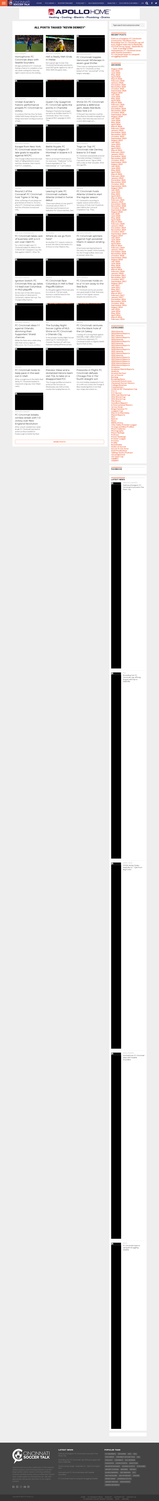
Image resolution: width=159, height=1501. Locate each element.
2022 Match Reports (120, 357)
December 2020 (118, 204)
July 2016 (115, 309)
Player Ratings (117, 432)
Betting (114, 377)
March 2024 (116, 126)
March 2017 (116, 293)
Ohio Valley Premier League (124, 425)
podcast (108, 1460)
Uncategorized (118, 454)
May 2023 (115, 146)
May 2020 (115, 218)
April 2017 (115, 291)
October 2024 (117, 112)
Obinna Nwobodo (112, 1485)
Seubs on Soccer (118, 446)
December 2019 (118, 227)
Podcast (80, 3)
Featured (122, 1454)
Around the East (118, 373)
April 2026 (115, 76)
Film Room (116, 401)
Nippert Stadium (112, 1469)
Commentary (117, 387)
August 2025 (117, 92)
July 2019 (115, 237)
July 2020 (115, 214)
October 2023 (117, 136)
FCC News (49, 3)
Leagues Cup (117, 411)
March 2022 (116, 174)
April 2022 (115, 172)
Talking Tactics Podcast (122, 452)
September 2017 (118, 281)
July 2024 (115, 118)
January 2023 (117, 154)
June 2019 (115, 239)
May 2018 (115, 265)
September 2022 (118, 162)
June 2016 (115, 311)
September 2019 (118, 233)
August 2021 (117, 188)
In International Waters (122, 405)
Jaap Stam (133, 1463)
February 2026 (117, 80)
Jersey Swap (117, 407)
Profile (114, 442)
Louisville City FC (124, 1479)
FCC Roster (116, 393)
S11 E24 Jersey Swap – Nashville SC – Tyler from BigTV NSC (127, 47)
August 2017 (117, 283)
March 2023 (116, 150)
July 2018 (115, 261)
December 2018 (118, 251)
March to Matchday (120, 413)
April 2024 (115, 124)
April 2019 (115, 243)
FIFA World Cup (118, 397)
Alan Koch (109, 1463)
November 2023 (118, 134)
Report (133, 1469)
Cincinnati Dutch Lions (121, 381)
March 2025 (116, 102)
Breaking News (118, 379)
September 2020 (118, 210)
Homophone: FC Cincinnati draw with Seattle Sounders (126, 51)
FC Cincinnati (110, 1454)
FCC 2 (114, 391)
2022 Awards (117, 355)
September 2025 (118, 90)
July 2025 (115, 94)
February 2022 (117, 176)
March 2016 (116, 317)
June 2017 (115, 287)
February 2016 (117, 319)
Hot (129, 1454)
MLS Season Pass (96, 3)
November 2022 (118, 158)
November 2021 (118, 182)
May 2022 (115, 170)
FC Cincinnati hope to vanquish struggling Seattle (125, 55)
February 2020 (117, 223)
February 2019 (117, 247)
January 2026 (117, 82)
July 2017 (115, 285)
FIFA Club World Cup (120, 395)
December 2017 (118, 275)
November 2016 (118, 301)
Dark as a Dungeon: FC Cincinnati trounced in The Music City (126, 39)
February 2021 (117, 200)
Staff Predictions (119, 450)
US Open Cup (117, 456)
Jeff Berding (125, 1472)
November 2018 (118, 253)
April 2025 (115, 100)
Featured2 (109, 1457)
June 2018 (115, 263)
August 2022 (117, 164)
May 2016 (115, 313)
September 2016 (118, 305)
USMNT (115, 458)
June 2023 (115, 144)
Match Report (125, 1475)
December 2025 (118, 84)
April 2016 (115, 315)
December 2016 (118, 299)
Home (39, 3)
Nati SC (114, 419)
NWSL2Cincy (117, 423)
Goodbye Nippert (119, 403)
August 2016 (117, 307)
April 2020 (115, 220)
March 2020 (116, 222)
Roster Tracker (65, 3)
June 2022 (115, 168)
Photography (117, 430)
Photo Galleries (118, 428)
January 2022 (117, 178)
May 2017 (115, 289)
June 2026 (115, 73)
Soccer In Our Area (128, 3)
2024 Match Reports (120, 361)
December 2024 (118, 108)
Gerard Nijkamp (111, 1482)
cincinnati (119, 1460)
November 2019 (118, 229)
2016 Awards (117, 331)
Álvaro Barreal (111, 1472)
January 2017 (117, 297)
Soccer (136, 1475)
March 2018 (116, 269)
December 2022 (118, 156)
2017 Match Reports (120, 337)
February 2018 (117, 271)
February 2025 (117, 104)
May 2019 (115, 241)
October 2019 (117, 231)
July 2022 (115, 166)
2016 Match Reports (120, 333)
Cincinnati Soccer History (123, 383)
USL (138, 1457)
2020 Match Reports (120, 349)
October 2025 (117, 88)
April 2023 (115, 148)
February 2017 (117, 295)
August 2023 (117, 140)
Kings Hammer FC (119, 409)
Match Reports (118, 415)
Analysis (111, 3)
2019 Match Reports (120, 345)
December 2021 (118, 180)
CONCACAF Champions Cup (124, 389)
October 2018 (117, 255)
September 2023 (118, 138)
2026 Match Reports (120, 365)
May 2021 (115, 194)
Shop (117, 1499)
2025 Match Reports (120, 363)
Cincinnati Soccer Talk (125, 1457)
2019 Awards (117, 343)
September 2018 (118, 257)
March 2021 (116, 198)
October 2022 (117, 160)
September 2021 (118, 186)
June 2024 (115, 120)
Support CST (119, 1497)
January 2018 (117, 273)
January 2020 (117, 225)
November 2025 (118, 86)
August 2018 (117, 259)
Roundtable (116, 444)
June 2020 (115, 216)
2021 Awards (117, 351)
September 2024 (118, 114)
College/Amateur (119, 385)
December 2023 (118, 132)
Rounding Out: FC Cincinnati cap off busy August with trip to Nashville (127, 43)
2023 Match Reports (120, 359)
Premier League (118, 438)
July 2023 (115, 142)
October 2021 (117, 184)
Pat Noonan (130, 1460)
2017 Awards (117, 335)
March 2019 (116, 245)
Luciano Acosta (128, 1466)
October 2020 (117, 208)
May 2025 (115, 98)
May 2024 (115, 122)
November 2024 (118, 110)
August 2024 (117, 116)
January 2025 (117, 106)
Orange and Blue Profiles (122, 427)
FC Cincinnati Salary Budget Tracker (98, 1499)
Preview (115, 440)
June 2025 (115, 96)
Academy (115, 367)
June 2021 (115, 192)
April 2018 (115, 267)
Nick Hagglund (111, 1475)
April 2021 (115, 196)
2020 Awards (117, 347)
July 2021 (115, 190)
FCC (134, 1472)
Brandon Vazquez (112, 1466)
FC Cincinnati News (95, 1497)
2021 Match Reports (120, 353)
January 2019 (117, 249)
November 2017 (118, 277)
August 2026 (117, 69)
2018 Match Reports (120, 341)
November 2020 (118, 206)
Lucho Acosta (121, 1463)
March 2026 (116, 78)
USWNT (115, 460)
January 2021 (117, 202)
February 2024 (117, 128)
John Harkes (125, 1482)
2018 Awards (117, 339)
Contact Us (131, 1497)
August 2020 (117, 212)
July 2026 (115, 71)
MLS (113, 417)
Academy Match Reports (122, 369)
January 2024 (117, 130)
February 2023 (117, 152)
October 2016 (117, 303)
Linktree (125, 1499)
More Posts (60, 442)
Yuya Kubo (141, 1466)
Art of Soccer (117, 375)
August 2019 (117, 235)
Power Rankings (118, 436)
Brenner (124, 1469)
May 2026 (115, 75)
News (113, 421)
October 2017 (117, 279)
